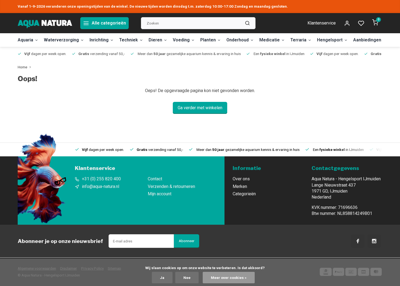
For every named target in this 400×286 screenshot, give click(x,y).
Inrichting (99, 39)
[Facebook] (358, 241)
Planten (208, 39)
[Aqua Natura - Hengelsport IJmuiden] (45, 23)
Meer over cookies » (229, 277)
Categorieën (244, 193)
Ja (162, 277)
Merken (240, 186)
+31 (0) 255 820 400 (101, 178)
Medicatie (269, 39)
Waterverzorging (61, 39)
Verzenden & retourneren (171, 186)
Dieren (155, 39)
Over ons (241, 178)
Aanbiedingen (367, 39)
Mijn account (159, 193)
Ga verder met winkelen (200, 107)
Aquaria (25, 39)
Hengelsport (330, 39)
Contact (155, 178)
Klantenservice (321, 23)
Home (22, 67)
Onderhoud (237, 39)
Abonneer (186, 241)
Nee (186, 277)
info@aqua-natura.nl (100, 186)
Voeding (181, 39)
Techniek (128, 39)
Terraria (298, 39)
